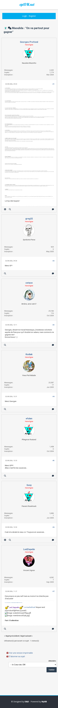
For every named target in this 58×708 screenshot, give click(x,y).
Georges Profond (29, 42)
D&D (27, 701)
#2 (53, 261)
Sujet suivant (25, 636)
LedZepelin (29, 549)
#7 (53, 591)
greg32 (29, 218)
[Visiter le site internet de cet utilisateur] (5, 209)
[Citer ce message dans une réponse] (53, 209)
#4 (53, 396)
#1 (53, 84)
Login (24, 16)
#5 (53, 460)
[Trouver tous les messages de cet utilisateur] (10, 209)
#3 (53, 325)
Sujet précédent (12, 636)
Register (32, 16)
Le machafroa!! (29, 607)
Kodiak (29, 354)
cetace (29, 283)
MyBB (44, 701)
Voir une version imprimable (21, 653)
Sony (29, 485)
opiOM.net (27, 4)
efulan (29, 418)
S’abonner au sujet (17, 656)
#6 (53, 527)
